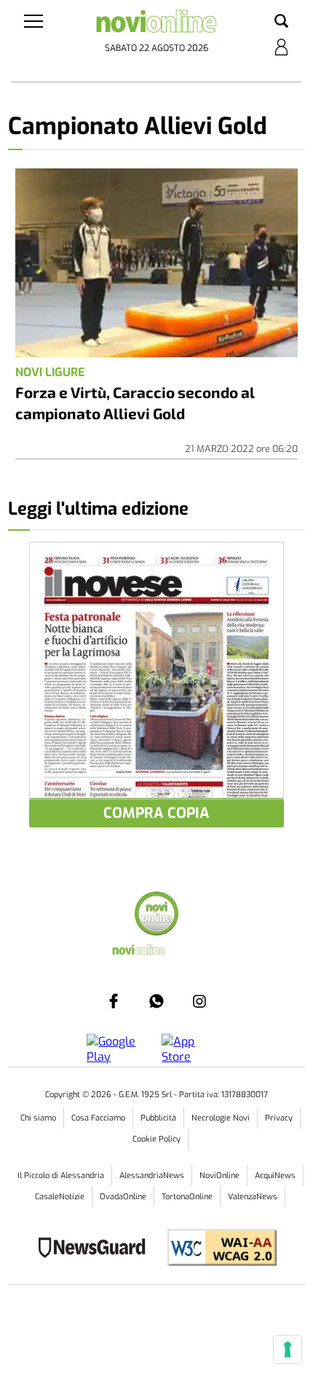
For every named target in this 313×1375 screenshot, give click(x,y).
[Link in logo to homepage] (157, 24)
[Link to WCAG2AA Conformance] (216, 1249)
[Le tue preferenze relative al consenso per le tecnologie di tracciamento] (287, 1349)
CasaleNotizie (59, 1196)
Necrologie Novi (220, 1118)
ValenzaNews (252, 1196)
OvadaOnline (123, 1196)
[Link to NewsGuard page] (96, 1249)
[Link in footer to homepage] (156, 915)
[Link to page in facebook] (113, 1001)
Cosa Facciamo (98, 1118)
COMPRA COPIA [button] (156, 813)
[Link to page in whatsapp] (156, 1001)
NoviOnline (219, 1175)
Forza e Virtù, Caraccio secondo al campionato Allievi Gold (135, 402)
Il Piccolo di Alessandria (60, 1175)
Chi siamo (38, 1118)
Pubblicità (158, 1118)
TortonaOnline (187, 1196)
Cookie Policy (156, 1139)
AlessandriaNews (151, 1175)
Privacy (279, 1118)
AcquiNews (275, 1175)
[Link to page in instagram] (199, 1001)
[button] (281, 21)
